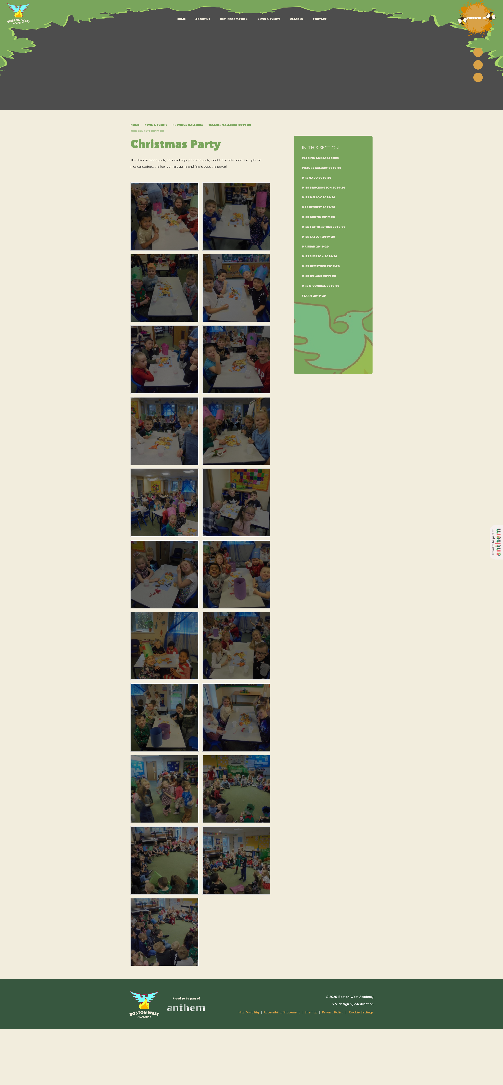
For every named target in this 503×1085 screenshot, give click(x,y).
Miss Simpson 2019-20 (319, 256)
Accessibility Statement (282, 1012)
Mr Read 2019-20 (315, 246)
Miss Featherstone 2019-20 (323, 227)
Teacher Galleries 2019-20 (229, 125)
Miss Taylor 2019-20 (318, 236)
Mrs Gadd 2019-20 (316, 177)
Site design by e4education (353, 1004)
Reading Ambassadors (320, 158)
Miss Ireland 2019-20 (319, 276)
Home (134, 125)
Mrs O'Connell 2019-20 (320, 286)
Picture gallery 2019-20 (321, 168)
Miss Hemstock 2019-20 (321, 266)
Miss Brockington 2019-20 (323, 187)
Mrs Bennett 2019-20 (147, 131)
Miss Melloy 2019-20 (318, 197)
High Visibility (249, 1012)
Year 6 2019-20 (314, 295)
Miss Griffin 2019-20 (318, 217)
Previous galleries (188, 125)
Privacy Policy (332, 1012)
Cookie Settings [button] (359, 1012)
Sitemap (311, 1012)
